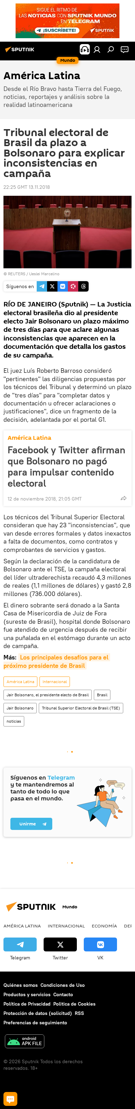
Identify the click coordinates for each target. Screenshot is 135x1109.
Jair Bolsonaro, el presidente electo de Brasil (48, 694)
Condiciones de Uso (62, 985)
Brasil (102, 694)
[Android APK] (24, 1042)
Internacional (55, 681)
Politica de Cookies (74, 1004)
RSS (79, 1013)
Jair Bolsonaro (20, 708)
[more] (123, 498)
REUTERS (16, 273)
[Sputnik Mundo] (20, 52)
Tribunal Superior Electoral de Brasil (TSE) (81, 708)
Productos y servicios (27, 994)
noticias (14, 721)
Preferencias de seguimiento (35, 1022)
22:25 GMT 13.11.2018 (26, 187)
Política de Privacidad (27, 1004)
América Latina (29, 438)
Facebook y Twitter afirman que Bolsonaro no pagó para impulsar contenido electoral (66, 466)
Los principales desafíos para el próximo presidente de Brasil (56, 661)
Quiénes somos (20, 985)
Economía (104, 926)
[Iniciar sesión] (97, 49)
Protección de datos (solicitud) (37, 1013)
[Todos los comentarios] (10, 1099)
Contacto (63, 994)
